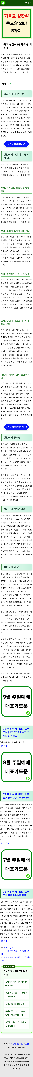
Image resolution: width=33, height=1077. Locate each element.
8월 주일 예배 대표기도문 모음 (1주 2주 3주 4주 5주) (16, 796)
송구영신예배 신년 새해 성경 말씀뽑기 (15, 1024)
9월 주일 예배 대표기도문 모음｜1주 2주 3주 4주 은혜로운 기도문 (16, 732)
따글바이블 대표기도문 (20, 1044)
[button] (21, 3)
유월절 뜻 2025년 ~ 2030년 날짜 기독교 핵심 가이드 (16, 1013)
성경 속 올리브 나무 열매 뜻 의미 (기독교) (16, 994)
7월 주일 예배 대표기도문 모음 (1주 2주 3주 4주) (16, 894)
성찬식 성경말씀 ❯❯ (16, 144)
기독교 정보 (8, 948)
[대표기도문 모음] (3, 3)
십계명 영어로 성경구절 (14, 1004)
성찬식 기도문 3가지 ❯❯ (16, 427)
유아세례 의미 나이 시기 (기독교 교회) (16, 983)
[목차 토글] (9, 83)
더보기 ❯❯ (4, 746)
